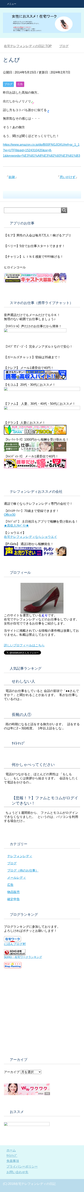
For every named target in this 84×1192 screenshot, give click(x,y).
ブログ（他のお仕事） (22, 870)
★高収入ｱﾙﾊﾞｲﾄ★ (16, 525)
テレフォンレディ (19, 856)
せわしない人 (23, 681)
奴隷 (12, 177)
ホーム (11, 1150)
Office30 (9, 514)
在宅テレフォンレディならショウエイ (30, 536)
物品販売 (13, 892)
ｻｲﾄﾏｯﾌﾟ (18, 743)
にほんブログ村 (15, 944)
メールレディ (16, 877)
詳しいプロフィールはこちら (24, 645)
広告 (20, 84)
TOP (28, 46)
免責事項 (12, 1161)
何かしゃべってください (33, 764)
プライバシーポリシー (22, 1166)
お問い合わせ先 (17, 1172)
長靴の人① (21, 714)
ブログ (8, 84)
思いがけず (67, 177)
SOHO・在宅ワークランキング (23, 957)
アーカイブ (12, 1072)
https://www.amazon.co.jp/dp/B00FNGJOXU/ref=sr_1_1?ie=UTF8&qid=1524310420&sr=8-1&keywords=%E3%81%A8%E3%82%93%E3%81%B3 (41, 150)
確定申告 (13, 899)
